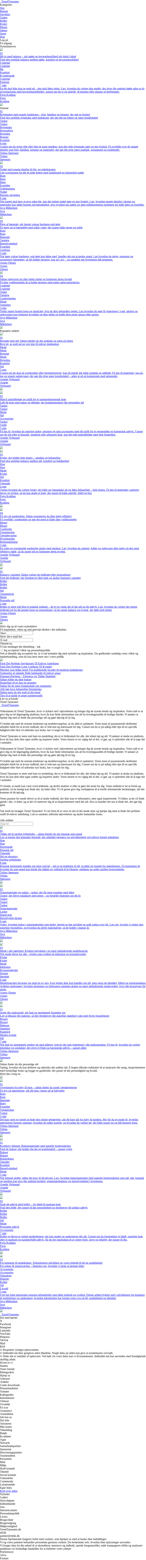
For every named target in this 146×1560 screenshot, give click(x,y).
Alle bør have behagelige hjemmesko (21, 689)
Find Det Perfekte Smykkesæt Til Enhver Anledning (29, 663)
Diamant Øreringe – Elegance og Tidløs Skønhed (27, 676)
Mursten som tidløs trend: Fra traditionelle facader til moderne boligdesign (41, 669)
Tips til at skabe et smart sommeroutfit (21, 695)
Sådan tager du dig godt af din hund (20, 692)
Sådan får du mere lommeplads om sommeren (25, 685)
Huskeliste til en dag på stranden (18, 682)
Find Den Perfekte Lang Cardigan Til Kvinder (26, 666)
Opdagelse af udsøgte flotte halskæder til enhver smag (30, 673)
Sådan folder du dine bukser (16, 679)
